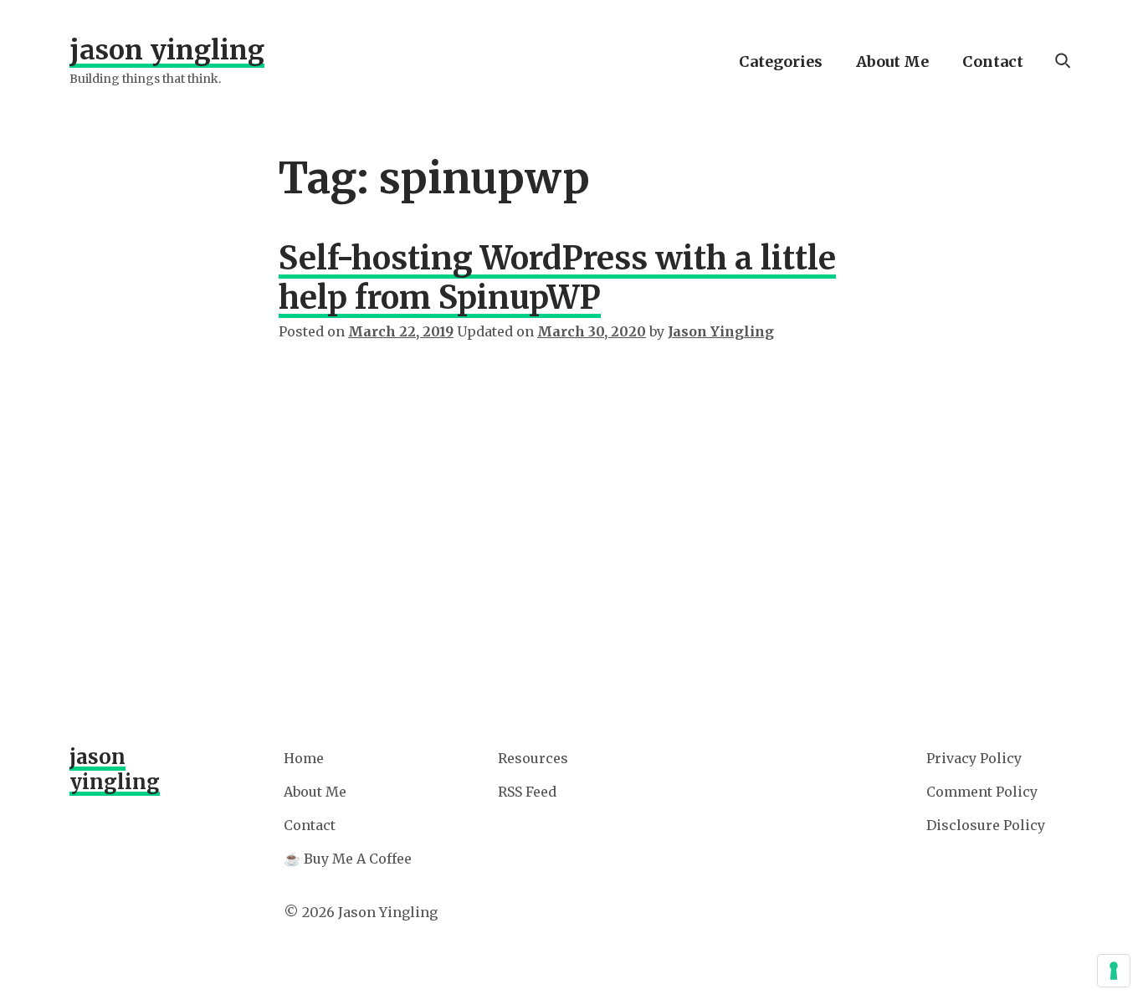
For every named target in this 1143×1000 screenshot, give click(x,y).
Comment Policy (982, 791)
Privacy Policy (974, 758)
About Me (892, 61)
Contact (992, 61)
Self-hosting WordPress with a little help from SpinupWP (557, 277)
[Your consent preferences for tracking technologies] (1114, 971)
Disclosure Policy (985, 825)
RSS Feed (527, 791)
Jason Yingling (166, 50)
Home (304, 758)
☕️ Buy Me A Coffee (348, 858)
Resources (533, 758)
